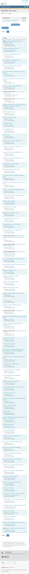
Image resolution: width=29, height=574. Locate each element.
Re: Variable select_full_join (8, 129)
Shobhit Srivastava (11, 529)
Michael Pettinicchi (11, 202)
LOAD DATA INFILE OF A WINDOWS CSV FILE (12, 436)
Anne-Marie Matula (11, 254)
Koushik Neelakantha (12, 50)
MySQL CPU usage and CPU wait (9, 117)
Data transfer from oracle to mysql (10, 476)
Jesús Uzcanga (11, 277)
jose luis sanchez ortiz (12, 524)
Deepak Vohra (11, 67)
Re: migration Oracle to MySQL (9, 516)
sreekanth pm (10, 214)
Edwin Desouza (11, 352)
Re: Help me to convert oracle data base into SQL (13, 146)
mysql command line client (8, 338)
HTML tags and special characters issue (11, 48)
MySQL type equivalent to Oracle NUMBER (12, 482)
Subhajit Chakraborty (12, 382)
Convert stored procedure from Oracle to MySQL (13, 387)
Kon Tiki (9, 74)
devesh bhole (10, 247)
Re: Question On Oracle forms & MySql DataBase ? (13, 464)
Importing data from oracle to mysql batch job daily (13, 493)
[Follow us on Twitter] (5, 557)
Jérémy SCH (10, 420)
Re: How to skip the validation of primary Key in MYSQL (14, 264)
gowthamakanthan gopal (13, 94)
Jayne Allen (10, 426)
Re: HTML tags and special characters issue (12, 54)
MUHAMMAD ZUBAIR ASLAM (13, 495)
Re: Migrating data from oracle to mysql (11, 169)
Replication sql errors (20, 98)
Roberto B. (10, 437)
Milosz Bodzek (11, 431)
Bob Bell (9, 394)
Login (22, 2)
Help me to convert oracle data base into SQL (12, 140)
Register (26, 2)
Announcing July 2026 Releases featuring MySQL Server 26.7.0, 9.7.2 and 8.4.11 (11, 20)
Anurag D (10, 240)
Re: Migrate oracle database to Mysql (10, 276)
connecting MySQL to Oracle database (11, 363)
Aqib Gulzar (10, 136)
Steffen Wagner (11, 413)
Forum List (3, 13)
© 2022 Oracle (11, 567)
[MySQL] (4, 3)
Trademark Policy (22, 569)
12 (22, 31)
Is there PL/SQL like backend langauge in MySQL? (13, 189)
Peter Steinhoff (11, 483)
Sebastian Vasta (11, 191)
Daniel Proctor (11, 312)
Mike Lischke (10, 518)
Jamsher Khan (10, 107)
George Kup (10, 125)
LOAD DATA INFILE (6, 411)
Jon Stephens (10, 55)
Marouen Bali (10, 407)
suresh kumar (10, 345)
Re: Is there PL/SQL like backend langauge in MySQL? (14, 195)
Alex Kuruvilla (10, 178)
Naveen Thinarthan (11, 87)
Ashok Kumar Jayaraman (12, 359)
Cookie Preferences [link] (5, 571)
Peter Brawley (10, 113)
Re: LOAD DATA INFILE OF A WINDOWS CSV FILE (13, 441)
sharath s (10, 100)
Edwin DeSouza (11, 44)
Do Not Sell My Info (8, 569)
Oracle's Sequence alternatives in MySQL (11, 60)
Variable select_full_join (7, 123)
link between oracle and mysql (9, 343)
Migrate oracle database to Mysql (10, 270)
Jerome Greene (11, 460)
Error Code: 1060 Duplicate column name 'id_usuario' (14, 522)
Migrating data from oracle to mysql (10, 163)
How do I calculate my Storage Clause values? (12, 86)
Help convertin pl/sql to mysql (9, 392)
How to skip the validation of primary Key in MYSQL (13, 258)
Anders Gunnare (11, 489)
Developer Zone (5, 7)
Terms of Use (16, 569)
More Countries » (22, 553)
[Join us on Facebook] (2, 557)
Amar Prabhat (10, 271)
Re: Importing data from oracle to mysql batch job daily (14, 499)
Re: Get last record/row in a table (9, 207)
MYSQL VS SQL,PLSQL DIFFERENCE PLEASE (12, 305)
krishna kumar (11, 260)
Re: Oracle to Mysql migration (9, 430)
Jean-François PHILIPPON (13, 512)
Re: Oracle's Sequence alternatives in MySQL (12, 65)
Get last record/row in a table (9, 201)
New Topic (5, 27)
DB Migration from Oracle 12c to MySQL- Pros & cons (14, 528)
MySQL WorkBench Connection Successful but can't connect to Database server (14, 237)
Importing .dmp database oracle (9, 405)
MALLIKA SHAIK (11, 466)
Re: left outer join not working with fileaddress (12, 453)
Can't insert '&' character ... (8, 487)
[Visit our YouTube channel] (8, 557)
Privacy (2, 569)
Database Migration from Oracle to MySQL (12, 224)
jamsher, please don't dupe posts (10, 111)
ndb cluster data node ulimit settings (10, 381)
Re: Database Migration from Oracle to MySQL (12, 230)
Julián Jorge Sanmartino (12, 61)
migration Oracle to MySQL (8, 511)
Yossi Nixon (10, 119)
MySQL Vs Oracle (6, 134)
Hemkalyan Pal (11, 165)
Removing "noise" (19, 310)
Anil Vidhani (10, 388)
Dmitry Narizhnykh (11, 171)
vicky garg (10, 225)
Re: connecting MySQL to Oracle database (11, 369)
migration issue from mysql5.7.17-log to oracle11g (13, 293)
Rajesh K (10, 295)
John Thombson (11, 142)
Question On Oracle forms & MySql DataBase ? (12, 459)
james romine (10, 401)
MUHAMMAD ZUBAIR (12, 478)
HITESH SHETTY (11, 319)
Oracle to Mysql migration (8, 424)
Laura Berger (10, 333)
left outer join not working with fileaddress (12, 447)
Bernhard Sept (11, 339)
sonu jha (10, 365)
